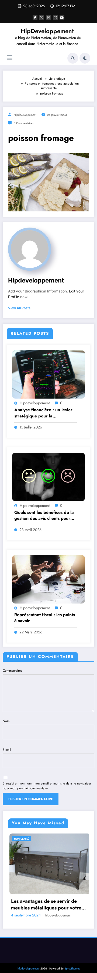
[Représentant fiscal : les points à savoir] (48, 579)
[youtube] (62, 17)
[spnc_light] (84, 58)
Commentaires (12, 670)
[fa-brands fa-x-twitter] (41, 17)
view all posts (19, 308)
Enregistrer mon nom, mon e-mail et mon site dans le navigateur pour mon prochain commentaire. (47, 786)
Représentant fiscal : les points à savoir (44, 618)
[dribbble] (48, 17)
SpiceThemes (72, 968)
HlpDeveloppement (47, 31)
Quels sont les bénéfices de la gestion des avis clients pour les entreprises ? (44, 516)
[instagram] (55, 17)
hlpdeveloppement (25, 115)
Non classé (17, 839)
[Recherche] (72, 58)
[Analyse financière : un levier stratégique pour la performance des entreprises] (48, 374)
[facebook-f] (35, 17)
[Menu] (10, 58)
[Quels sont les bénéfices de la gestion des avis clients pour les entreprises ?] (48, 476)
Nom (6, 721)
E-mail (7, 749)
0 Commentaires (23, 123)
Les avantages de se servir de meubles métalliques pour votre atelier (41, 904)
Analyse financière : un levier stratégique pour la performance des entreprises (43, 413)
